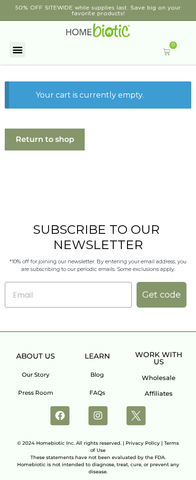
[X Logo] (136, 415)
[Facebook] (59, 415)
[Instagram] (98, 415)
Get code (161, 295)
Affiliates (159, 393)
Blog (97, 374)
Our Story (35, 374)
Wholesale (159, 377)
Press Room (35, 392)
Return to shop (45, 139)
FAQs (97, 392)
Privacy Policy (143, 443)
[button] (17, 50)
